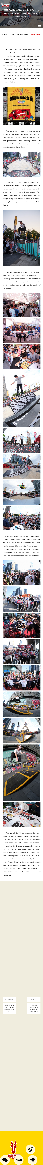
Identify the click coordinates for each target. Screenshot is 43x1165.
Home (5, 34)
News (12, 34)
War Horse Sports (22, 34)
